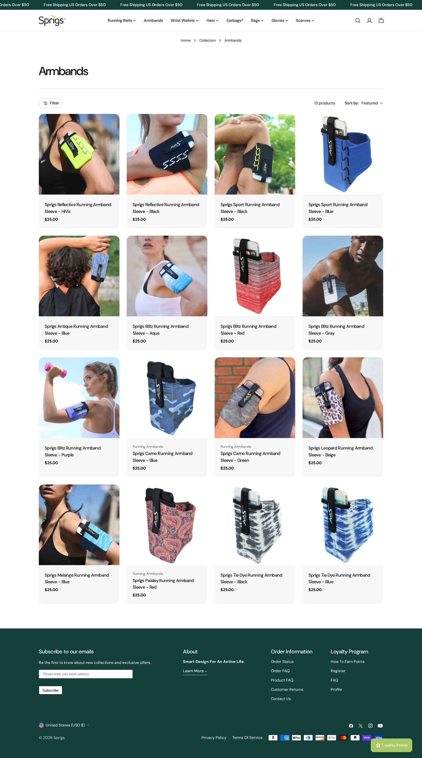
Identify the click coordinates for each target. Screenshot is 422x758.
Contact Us (281, 698)
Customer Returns (287, 689)
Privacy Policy (213, 737)
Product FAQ (282, 680)
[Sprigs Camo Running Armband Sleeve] (167, 397)
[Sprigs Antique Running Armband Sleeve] (79, 276)
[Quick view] (112, 125)
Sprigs (59, 737)
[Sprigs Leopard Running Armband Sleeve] (343, 397)
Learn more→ (195, 670)
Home (185, 40)
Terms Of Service (247, 737)
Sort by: (352, 103)
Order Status (282, 661)
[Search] (358, 20)
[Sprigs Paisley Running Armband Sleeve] (167, 524)
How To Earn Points (348, 661)
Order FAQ (280, 670)
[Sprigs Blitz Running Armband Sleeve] (167, 276)
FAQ (334, 680)
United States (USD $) (65, 725)
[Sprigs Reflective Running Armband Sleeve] (79, 154)
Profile (336, 689)
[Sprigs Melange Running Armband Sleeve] (79, 524)
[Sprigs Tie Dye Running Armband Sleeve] (255, 524)
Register (338, 670)
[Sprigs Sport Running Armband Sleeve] (255, 154)
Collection (207, 40)
